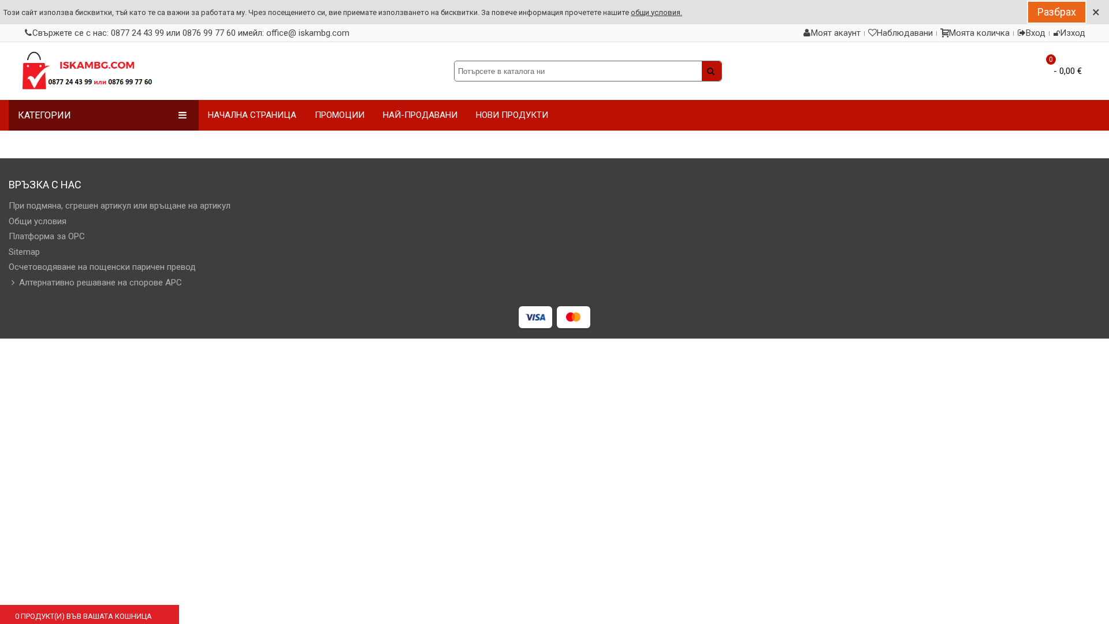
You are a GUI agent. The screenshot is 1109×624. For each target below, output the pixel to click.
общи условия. (656, 12)
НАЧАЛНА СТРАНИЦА (252, 115)
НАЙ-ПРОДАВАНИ (420, 115)
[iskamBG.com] (86, 71)
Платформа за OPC (47, 236)
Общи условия (37, 221)
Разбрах (1056, 12)
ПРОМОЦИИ (339, 115)
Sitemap (24, 252)
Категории (44, 115)
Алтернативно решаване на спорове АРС (100, 282)
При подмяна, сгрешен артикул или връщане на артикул (119, 205)
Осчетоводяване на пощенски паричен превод (102, 267)
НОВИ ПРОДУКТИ (512, 115)
